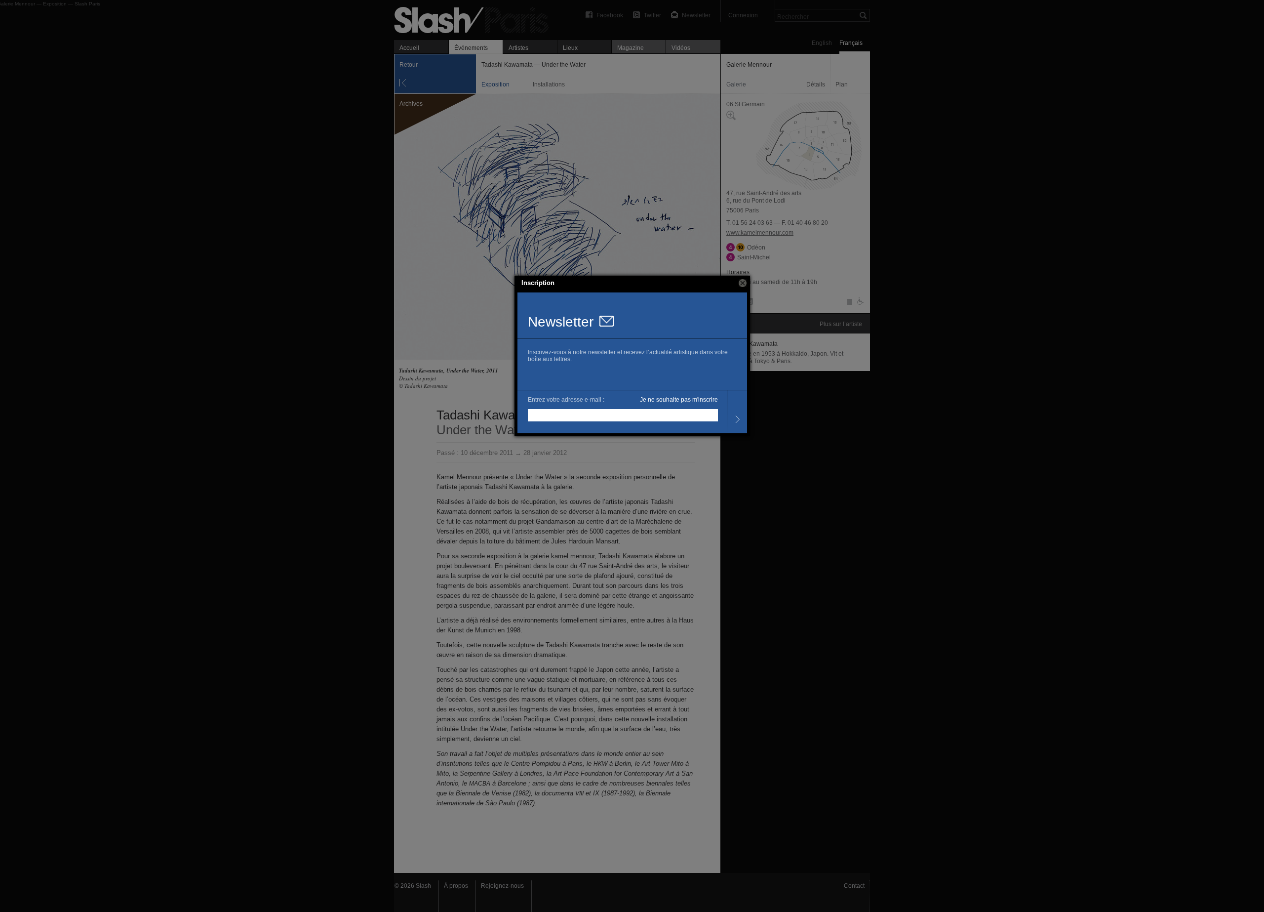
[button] (743, 283)
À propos (456, 885)
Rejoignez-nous (502, 885)
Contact (854, 885)
